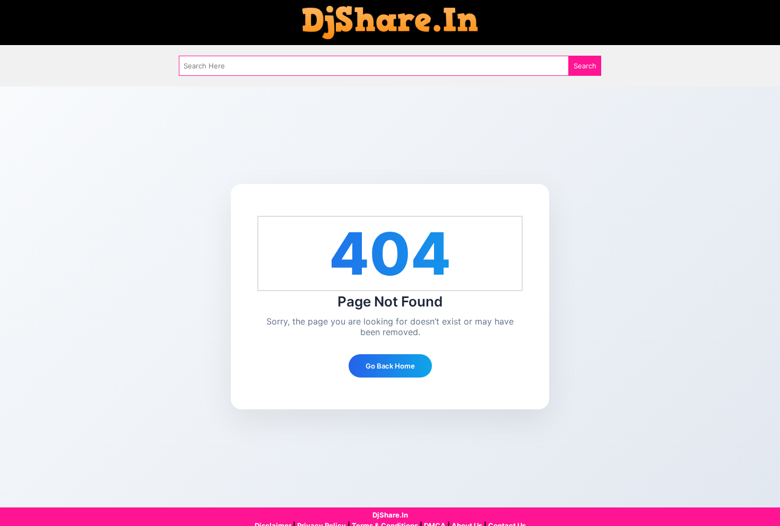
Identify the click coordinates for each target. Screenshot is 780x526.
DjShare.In (390, 515)
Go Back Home (390, 366)
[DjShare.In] (390, 21)
